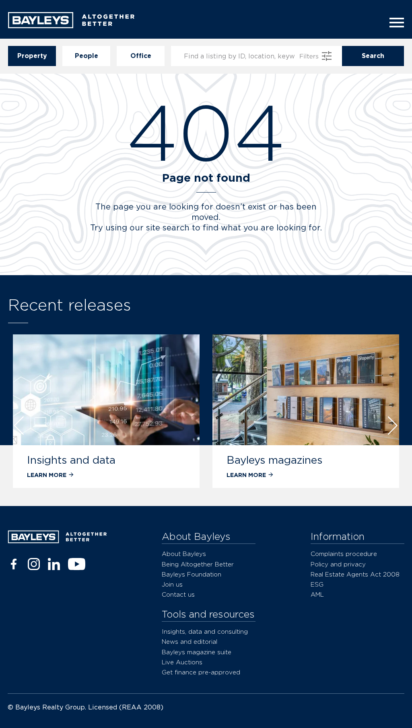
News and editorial (189, 641)
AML (317, 594)
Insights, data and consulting (205, 631)
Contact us (178, 594)
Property (32, 56)
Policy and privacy (338, 564)
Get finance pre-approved (201, 672)
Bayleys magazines (274, 460)
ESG (317, 584)
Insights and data (71, 460)
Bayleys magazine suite (196, 652)
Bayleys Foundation (191, 574)
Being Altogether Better (198, 564)
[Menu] (394, 22)
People (86, 56)
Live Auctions (182, 662)
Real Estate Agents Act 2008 (355, 574)
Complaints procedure (344, 554)
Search (373, 56)
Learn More (46, 474)
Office (140, 56)
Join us (172, 584)
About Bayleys (184, 554)
